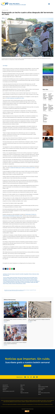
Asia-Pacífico (40, 389)
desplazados (12, 281)
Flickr (21, 391)
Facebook (22, 389)
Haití (32, 281)
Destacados (17, 281)
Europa (39, 391)
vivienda (24, 283)
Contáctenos (5, 388)
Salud (38, 274)
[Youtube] (34, 377)
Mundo (39, 394)
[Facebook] (25, 377)
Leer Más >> (45, 99)
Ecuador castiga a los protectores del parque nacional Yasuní (45, 107)
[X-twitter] (28, 377)
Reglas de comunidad (24, 392)
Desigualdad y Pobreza (28, 274)
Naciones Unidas (14, 282)
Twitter (21, 388)
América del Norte (41, 388)
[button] (3, 269)
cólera (4, 281)
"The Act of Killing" (6, 277)
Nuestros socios (6, 386)
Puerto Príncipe (5, 283)
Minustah (9, 282)
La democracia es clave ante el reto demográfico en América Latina (50, 107)
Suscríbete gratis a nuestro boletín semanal (27, 362)
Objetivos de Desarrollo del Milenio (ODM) (25, 282)
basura (28, 278)
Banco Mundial (24, 278)
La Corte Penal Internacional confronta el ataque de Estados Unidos (51, 96)
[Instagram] (31, 377)
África (39, 385)
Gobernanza (34, 274)
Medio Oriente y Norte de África (44, 392)
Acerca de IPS (5, 385)
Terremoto (14, 283)
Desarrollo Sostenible (19, 274)
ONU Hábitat (36, 282)
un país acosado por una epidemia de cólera (15, 98)
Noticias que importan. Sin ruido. (27, 358)
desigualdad (8, 281)
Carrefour (31, 278)
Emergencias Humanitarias (25, 281)
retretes (10, 283)
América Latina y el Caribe (16, 278)
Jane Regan (5, 65)
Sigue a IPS (22, 385)
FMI (30, 281)
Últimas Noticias (6, 275)
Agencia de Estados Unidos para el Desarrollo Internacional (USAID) (22, 277)
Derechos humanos (11, 274)
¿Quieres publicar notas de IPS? (8, 391)
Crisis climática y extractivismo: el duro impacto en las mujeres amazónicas (15, 343)
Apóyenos (4, 389)
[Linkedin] (37, 377)
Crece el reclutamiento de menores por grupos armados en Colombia (46, 118)
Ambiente (9, 278)
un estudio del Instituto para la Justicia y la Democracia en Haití (22, 167)
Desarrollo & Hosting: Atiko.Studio (27, 408)
